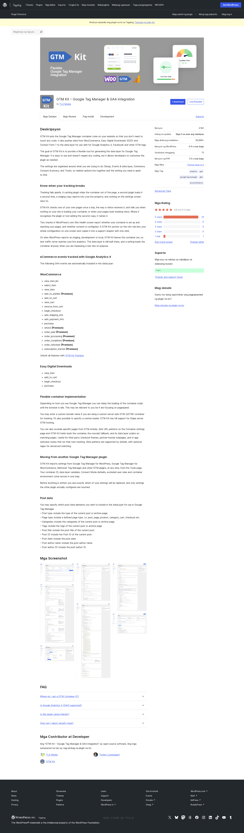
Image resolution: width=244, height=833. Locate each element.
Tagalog (41, 818)
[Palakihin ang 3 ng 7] (70, 649)
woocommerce (196, 183)
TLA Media (65, 104)
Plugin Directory (18, 14)
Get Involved (152, 791)
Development (107, 116)
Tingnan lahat (197, 242)
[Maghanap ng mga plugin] (41, 32)
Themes (60, 795)
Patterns (60, 804)
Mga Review (69, 116)
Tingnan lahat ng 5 (195, 165)
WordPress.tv (108, 804)
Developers (106, 800)
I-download (178, 102)
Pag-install (88, 116)
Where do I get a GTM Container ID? (59, 696)
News (14, 795)
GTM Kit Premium (74, 355)
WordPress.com (199, 791)
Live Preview (195, 102)
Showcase (61, 791)
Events (149, 795)
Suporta (200, 116)
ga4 (201, 171)
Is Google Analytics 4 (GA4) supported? (61, 705)
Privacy (14, 804)
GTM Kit (50, 761)
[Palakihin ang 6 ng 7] (142, 567)
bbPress (196, 800)
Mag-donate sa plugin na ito (169, 305)
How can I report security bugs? (57, 723)
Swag (149, 804)
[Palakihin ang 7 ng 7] (142, 617)
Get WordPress (230, 5)
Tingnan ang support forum (169, 277)
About (14, 791)
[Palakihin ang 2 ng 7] (70, 588)
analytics (193, 171)
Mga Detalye (49, 116)
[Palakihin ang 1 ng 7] (70, 567)
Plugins (59, 800)
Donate (150, 800)
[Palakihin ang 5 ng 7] (106, 606)
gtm (201, 177)
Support (105, 795)
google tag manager (188, 177)
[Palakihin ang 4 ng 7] (106, 567)
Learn (103, 791)
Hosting (14, 800)
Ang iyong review (164, 242)
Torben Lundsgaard (109, 754)
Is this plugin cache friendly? (54, 714)
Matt (194, 795)
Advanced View (163, 191)
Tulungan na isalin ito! (145, 22)
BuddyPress (197, 804)
